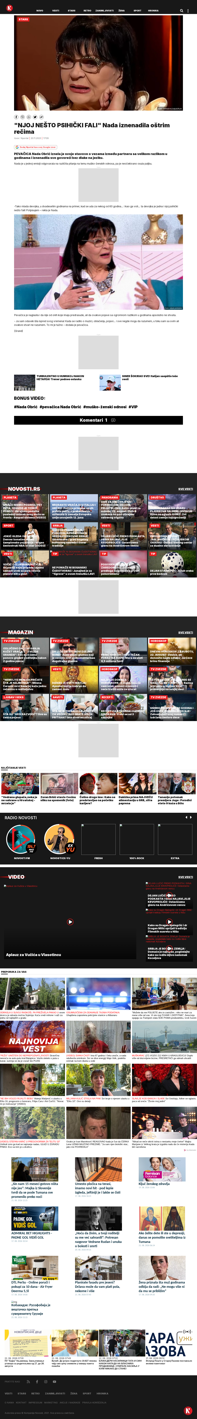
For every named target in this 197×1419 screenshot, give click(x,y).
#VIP (133, 407)
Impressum (35, 1402)
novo (39, 10)
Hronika (153, 10)
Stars (71, 10)
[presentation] (186, 817)
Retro (87, 10)
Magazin (20, 632)
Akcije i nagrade (70, 1402)
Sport (137, 10)
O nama (9, 1402)
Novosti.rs (24, 489)
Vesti (55, 10)
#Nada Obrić (26, 407)
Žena (121, 10)
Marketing (51, 1402)
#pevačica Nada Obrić (60, 407)
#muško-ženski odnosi (105, 407)
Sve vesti (185, 488)
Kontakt (21, 1402)
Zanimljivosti (104, 10)
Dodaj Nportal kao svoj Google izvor (38, 147)
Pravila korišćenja (94, 1402)
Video (16, 877)
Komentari (93, 420)
